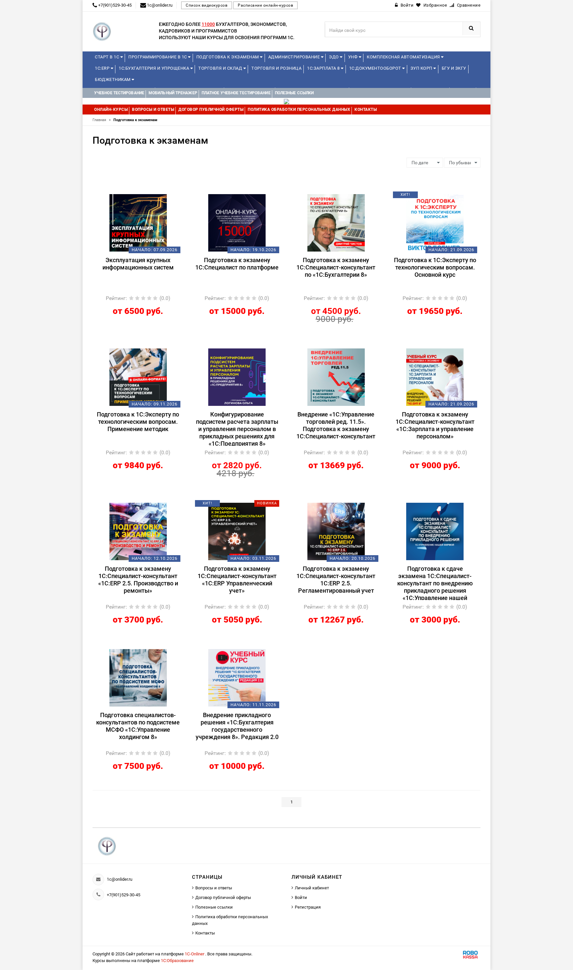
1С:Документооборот (376, 68)
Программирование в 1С (158, 56)
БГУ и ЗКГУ (454, 68)
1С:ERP (103, 68)
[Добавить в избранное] (126, 197)
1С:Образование (177, 960)
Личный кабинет (312, 887)
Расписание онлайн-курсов (265, 5)
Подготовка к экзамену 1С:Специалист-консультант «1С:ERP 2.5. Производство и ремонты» (138, 579)
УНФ (353, 56)
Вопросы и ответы (213, 887)
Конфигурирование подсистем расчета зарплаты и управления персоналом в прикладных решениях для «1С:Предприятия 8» (237, 428)
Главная (102, 120)
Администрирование (294, 56)
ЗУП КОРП (422, 68)
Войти (301, 897)
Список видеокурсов (206, 5)
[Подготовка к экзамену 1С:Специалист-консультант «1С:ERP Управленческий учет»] (237, 531)
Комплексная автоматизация (404, 56)
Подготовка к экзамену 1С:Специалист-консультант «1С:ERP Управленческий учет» (237, 579)
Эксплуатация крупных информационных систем (138, 264)
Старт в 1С (107, 56)
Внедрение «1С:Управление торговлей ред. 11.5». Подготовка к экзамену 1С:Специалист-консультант (335, 425)
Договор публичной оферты (223, 897)
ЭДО (334, 56)
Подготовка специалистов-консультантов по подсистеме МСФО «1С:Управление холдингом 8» (138, 725)
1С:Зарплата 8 (324, 68)
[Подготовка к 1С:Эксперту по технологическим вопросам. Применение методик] (138, 376)
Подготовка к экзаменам (228, 56)
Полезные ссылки (214, 907)
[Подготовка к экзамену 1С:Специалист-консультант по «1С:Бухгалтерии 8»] (336, 222)
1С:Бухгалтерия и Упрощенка (154, 68)
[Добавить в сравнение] (148, 197)
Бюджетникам (113, 79)
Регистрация (308, 907)
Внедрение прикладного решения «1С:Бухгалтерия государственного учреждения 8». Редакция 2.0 (237, 725)
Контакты (205, 933)
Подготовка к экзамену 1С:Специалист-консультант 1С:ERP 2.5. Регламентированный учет (335, 579)
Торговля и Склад (220, 68)
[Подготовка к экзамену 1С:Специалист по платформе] (237, 222)
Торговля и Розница (276, 68)
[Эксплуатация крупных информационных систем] (138, 222)
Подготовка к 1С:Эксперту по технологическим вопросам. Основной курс (435, 267)
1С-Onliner (195, 953)
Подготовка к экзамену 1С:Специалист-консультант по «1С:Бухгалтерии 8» (335, 267)
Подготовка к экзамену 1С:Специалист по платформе (237, 264)
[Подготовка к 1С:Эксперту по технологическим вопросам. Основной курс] (435, 222)
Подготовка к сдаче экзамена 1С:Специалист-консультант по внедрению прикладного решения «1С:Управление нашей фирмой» (435, 582)
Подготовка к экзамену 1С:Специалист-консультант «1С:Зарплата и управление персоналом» (435, 425)
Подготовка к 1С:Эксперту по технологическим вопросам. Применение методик (138, 421)
